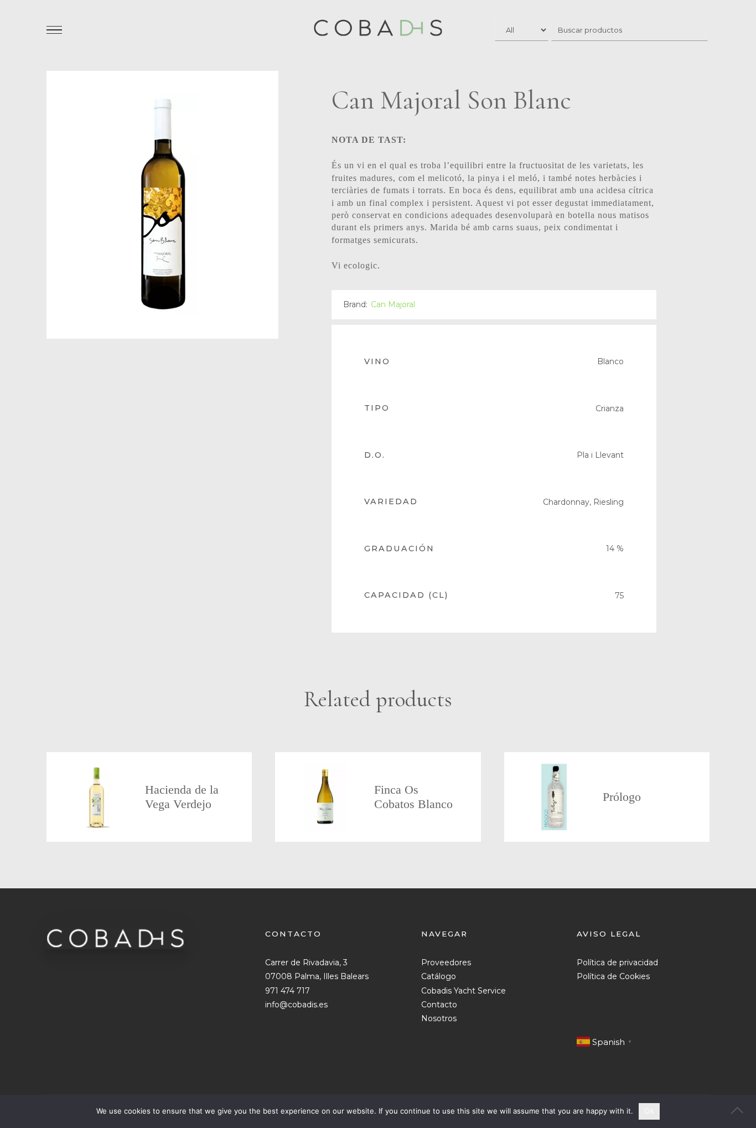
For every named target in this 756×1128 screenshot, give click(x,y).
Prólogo (622, 797)
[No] (742, 1111)
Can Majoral (393, 304)
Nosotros (439, 1018)
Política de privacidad (617, 962)
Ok (649, 1110)
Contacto (439, 1005)
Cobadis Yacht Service (463, 991)
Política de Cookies (613, 976)
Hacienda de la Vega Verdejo (182, 797)
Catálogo (438, 976)
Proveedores (446, 962)
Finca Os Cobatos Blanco (413, 797)
